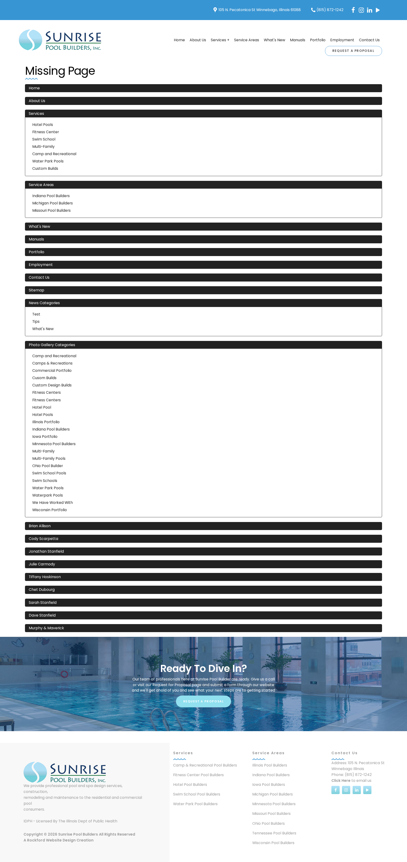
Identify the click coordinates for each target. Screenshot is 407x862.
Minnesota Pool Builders (54, 443)
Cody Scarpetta (43, 538)
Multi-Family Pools (48, 458)
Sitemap (36, 290)
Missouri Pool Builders (51, 210)
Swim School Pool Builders (196, 794)
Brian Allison (40, 525)
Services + (220, 39)
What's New (274, 39)
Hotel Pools (42, 124)
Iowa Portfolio (44, 436)
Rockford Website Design (51, 840)
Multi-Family (43, 146)
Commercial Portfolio (52, 370)
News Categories (44, 302)
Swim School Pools (49, 473)
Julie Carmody (42, 564)
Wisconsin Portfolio (49, 509)
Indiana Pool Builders (51, 195)
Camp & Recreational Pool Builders (205, 765)
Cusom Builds (44, 377)
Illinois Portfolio (46, 421)
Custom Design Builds (52, 385)
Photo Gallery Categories (52, 344)
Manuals (297, 39)
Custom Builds (45, 168)
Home (179, 39)
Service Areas (246, 39)
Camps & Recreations (52, 363)
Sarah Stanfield (43, 602)
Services (36, 113)
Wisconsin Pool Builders (273, 842)
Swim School (43, 139)
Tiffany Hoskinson (45, 576)
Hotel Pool (41, 407)
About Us (198, 39)
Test (36, 314)
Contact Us (369, 39)
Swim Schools (44, 480)
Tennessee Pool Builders (274, 833)
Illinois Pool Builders (269, 765)
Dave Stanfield (42, 615)
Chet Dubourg (42, 589)
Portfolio (318, 39)
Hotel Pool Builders (190, 784)
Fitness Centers (46, 392)
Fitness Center (45, 131)
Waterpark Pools (47, 495)
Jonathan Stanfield (46, 551)
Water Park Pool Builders (195, 803)
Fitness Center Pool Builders (198, 774)
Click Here (340, 780)
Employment (342, 39)
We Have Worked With (52, 502)
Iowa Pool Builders (268, 784)
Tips (36, 321)
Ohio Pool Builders (268, 823)
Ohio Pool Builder (47, 465)
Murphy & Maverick (46, 628)
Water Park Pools (48, 161)
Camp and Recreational (54, 153)
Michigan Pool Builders (52, 203)
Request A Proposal (353, 51)
